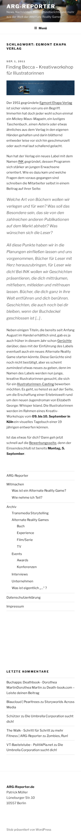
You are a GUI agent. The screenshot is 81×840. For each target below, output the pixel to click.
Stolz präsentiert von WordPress (28, 829)
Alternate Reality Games (30, 520)
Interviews (20, 574)
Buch (21, 526)
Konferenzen (27, 567)
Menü (43, 28)
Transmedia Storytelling (30, 513)
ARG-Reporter (30, 6)
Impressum (15, 606)
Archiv (11, 507)
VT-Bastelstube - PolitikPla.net (29, 745)
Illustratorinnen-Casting (35, 384)
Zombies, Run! (57, 736)
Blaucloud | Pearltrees (23, 702)
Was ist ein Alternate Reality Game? (39, 491)
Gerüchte (64, 341)
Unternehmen (22, 581)
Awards (22, 560)
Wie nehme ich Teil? (27, 497)
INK (21, 162)
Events (17, 554)
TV (19, 547)
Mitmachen (15, 484)
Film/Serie (25, 540)
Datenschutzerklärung (23, 597)
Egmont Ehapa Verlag (56, 103)
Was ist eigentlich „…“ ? (29, 588)
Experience (25, 533)
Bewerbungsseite (42, 443)
